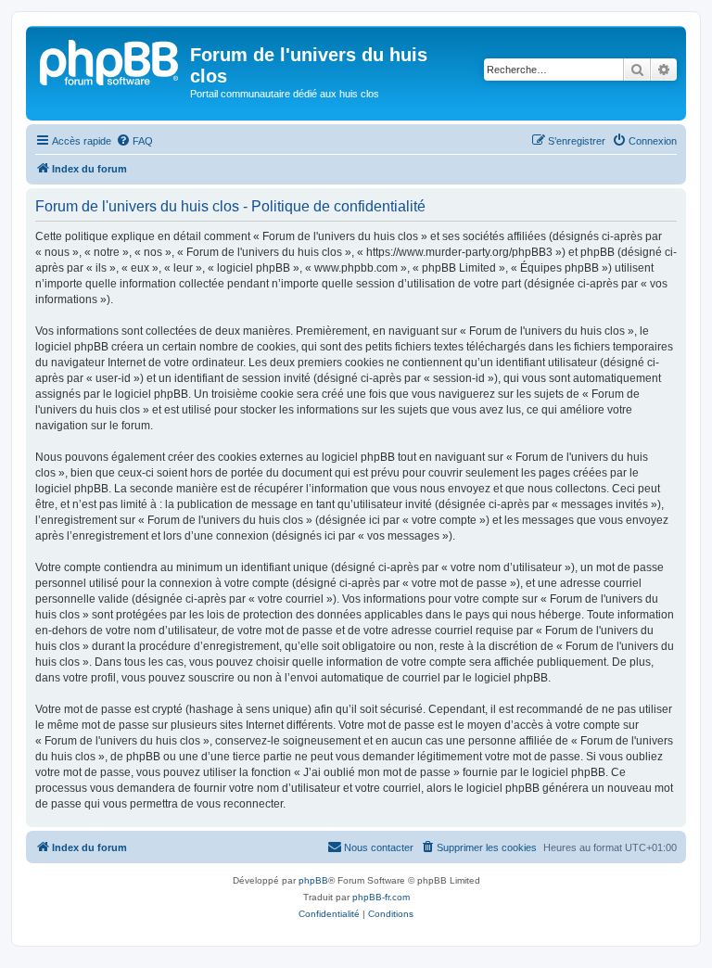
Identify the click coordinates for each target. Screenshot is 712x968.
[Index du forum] (110, 60)
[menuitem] (134, 141)
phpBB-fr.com (381, 897)
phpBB (313, 880)
